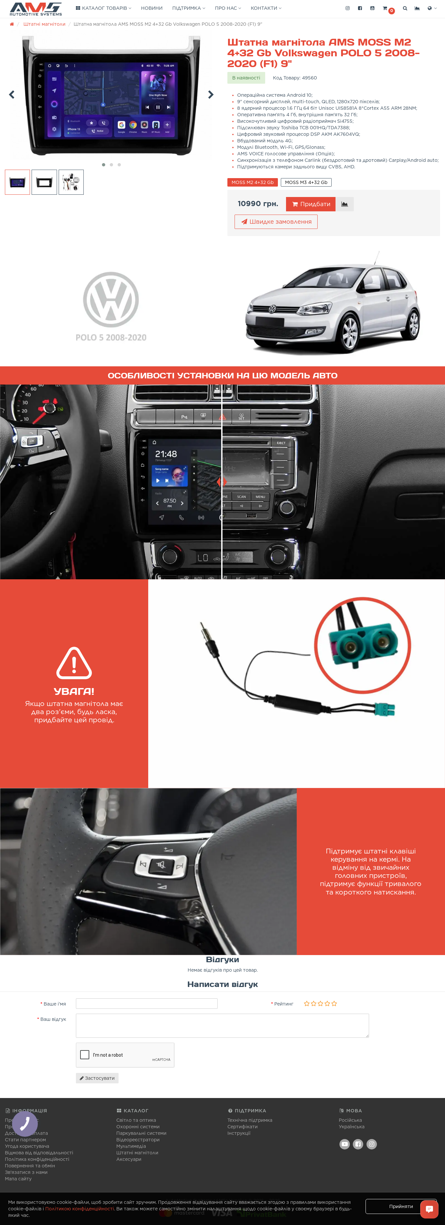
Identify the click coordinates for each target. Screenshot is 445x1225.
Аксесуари (128, 1159)
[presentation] (11, 93)
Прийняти (401, 1206)
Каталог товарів (104, 8)
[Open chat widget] (429, 1209)
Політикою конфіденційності (79, 1208)
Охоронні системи (138, 1126)
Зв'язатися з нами (26, 1172)
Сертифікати (242, 1126)
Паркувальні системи (141, 1133)
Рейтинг (284, 1004)
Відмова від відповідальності (39, 1152)
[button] (389, 8)
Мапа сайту (18, 1178)
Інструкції (239, 1133)
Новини (152, 8)
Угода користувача (27, 1146)
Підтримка (187, 8)
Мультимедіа (131, 1146)
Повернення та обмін (30, 1165)
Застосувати (99, 1078)
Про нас (226, 8)
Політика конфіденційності (37, 1159)
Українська (352, 1126)
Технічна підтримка (249, 1120)
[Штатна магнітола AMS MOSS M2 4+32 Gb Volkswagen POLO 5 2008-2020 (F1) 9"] (111, 95)
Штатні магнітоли (137, 1152)
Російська (350, 1120)
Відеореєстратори (138, 1139)
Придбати (314, 204)
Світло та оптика (136, 1120)
